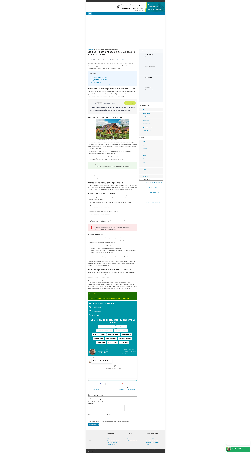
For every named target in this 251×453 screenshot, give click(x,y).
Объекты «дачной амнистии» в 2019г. (98, 77)
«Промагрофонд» (97, 34)
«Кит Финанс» (96, 28)
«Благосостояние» (97, 32)
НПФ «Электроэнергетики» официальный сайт (154, 197)
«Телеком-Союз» (97, 38)
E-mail (109, 414)
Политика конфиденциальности (125, 449)
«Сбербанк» (96, 27)
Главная (89, 49)
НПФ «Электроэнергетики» (132, 437)
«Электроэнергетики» (98, 45)
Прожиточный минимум (96, 23)
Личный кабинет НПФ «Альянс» (151, 187)
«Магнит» (95, 39)
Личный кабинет (94, 16)
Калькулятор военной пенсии (152, 440)
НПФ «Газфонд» (130, 439)
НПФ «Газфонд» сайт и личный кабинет (153, 202)
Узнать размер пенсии (112, 442)
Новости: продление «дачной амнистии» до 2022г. (101, 84)
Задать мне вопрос (129, 103)
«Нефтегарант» (96, 41)
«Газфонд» (95, 43)
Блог (93, 49)
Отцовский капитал (95, 388)
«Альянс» (95, 30)
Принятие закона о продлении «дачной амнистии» (101, 76)
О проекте (90, 1)
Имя (89, 414)
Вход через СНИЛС (104, 1)
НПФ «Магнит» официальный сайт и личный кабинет (154, 183)
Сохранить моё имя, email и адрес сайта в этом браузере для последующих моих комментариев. (109, 421)
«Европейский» (96, 47)
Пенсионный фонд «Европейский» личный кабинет (153, 193)
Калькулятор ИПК (150, 439)
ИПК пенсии (110, 439)
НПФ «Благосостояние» (131, 440)
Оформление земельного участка (99, 80)
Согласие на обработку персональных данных (97, 449)
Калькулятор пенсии (95, 17)
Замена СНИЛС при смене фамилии (153, 437)
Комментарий (91, 403)
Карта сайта (90, 451)
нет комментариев (120, 59)
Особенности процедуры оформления (98, 79)
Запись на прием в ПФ (96, 19)
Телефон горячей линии (96, 21)
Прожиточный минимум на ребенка (127, 388)
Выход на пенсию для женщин (114, 440)
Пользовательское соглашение (113, 449)
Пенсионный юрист (96, 1)
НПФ (92, 25)
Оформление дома (96, 82)
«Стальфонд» (96, 36)
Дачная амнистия (111, 444)
